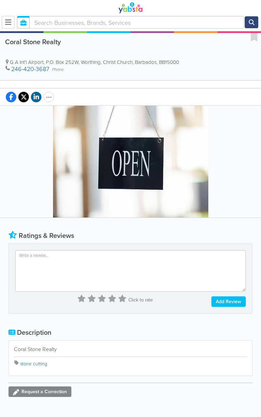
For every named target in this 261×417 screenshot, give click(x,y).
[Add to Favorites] (254, 36)
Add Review (228, 301)
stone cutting (33, 363)
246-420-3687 (30, 69)
